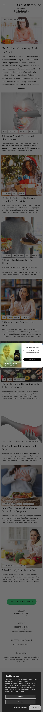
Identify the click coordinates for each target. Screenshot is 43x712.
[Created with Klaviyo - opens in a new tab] (21, 368)
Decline (20, 702)
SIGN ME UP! (32, 359)
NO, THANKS (32, 362)
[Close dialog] (41, 344)
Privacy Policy (19, 691)
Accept (20, 697)
